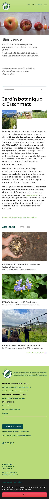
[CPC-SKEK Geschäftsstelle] (5, 6)
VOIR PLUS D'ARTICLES (37, 353)
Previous (3, 24)
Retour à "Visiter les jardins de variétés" (19, 218)
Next (45, 24)
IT (36, 4)
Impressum (25, 431)
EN (40, 4)
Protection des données (10, 431)
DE (29, 4)
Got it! (24, 494)
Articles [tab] (8, 227)
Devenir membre (13, 427)
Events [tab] (24, 227)
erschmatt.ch (32, 195)
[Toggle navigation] (45, 5)
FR (33, 4)
